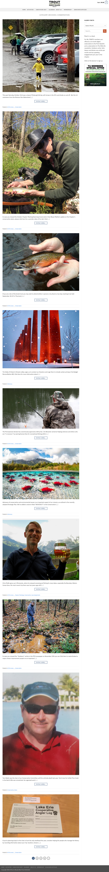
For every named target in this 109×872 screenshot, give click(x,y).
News (15, 790)
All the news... (10, 107)
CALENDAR (52, 9)
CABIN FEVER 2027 (41, 9)
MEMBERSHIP (68, 9)
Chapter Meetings (19, 595)
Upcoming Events (35, 595)
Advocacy (9, 384)
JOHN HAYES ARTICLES (80, 9)
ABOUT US (58, 9)
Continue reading (41, 101)
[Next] (48, 858)
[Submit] (104, 31)
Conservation (18, 107)
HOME (24, 9)
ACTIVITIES (30, 9)
